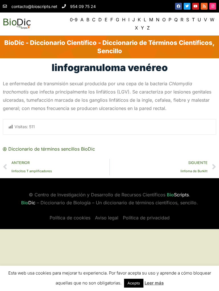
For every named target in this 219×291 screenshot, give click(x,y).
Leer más (154, 283)
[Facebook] (178, 6)
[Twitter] (187, 6)
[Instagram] (212, 6)
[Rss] (204, 6)
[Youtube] (195, 6)
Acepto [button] (133, 283)
